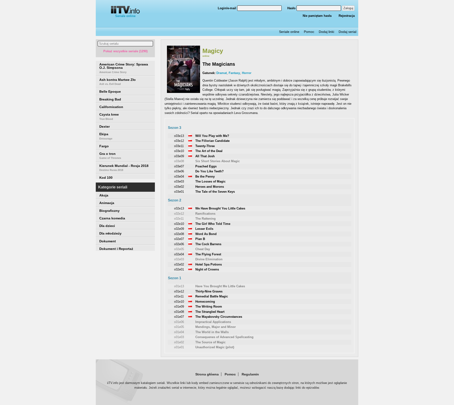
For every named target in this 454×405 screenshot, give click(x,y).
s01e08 (179, 312)
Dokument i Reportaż (116, 249)
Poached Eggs (206, 166)
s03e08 (179, 161)
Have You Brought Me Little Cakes (220, 286)
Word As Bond (206, 234)
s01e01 (179, 347)
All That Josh (205, 156)
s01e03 (179, 337)
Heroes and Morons (209, 186)
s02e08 (179, 234)
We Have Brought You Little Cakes (220, 208)
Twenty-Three (205, 146)
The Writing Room (208, 306)
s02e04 (179, 254)
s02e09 (179, 229)
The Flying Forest (208, 254)
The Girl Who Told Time (212, 224)
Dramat (221, 73)
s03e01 (179, 191)
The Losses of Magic (210, 181)
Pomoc (309, 32)
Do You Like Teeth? (209, 171)
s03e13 (179, 136)
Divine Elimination (209, 259)
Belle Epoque (110, 91)
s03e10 (179, 151)
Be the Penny (205, 176)
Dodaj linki (326, 32)
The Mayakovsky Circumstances (218, 316)
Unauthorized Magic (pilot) (214, 347)
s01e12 (179, 291)
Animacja (106, 203)
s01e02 (179, 342)
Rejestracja (347, 15)
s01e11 (179, 296)
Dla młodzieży (110, 233)
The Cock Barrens (208, 244)
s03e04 (179, 176)
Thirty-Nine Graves (209, 291)
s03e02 (179, 186)
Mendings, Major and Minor (215, 327)
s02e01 (179, 269)
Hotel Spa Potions (208, 264)
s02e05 (179, 249)
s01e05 (179, 327)
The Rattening (205, 218)
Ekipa (105, 136)
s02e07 (179, 239)
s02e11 (179, 218)
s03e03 (179, 181)
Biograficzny (109, 211)
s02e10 (179, 224)
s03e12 (179, 141)
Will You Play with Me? (212, 136)
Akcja (103, 195)
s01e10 (179, 301)
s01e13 (179, 286)
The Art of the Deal (209, 151)
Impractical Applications (213, 322)
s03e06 (179, 171)
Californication (111, 107)
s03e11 (179, 146)
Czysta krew (109, 116)
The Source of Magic (210, 342)
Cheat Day (202, 249)
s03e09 (179, 156)
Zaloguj (348, 8)
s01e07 (179, 316)
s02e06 (179, 244)
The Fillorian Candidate (212, 141)
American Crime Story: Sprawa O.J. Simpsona (123, 68)
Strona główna (207, 374)
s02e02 (179, 264)
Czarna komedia (112, 218)
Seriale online (125, 16)
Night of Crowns (207, 269)
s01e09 (179, 306)
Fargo (104, 146)
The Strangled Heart (209, 312)
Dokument (107, 241)
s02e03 (179, 259)
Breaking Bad (110, 99)
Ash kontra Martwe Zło (117, 81)
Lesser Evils (204, 229)
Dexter (104, 126)
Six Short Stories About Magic (217, 161)
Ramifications (205, 213)
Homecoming (205, 301)
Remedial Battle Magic (211, 296)
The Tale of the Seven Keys (215, 191)
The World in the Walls (212, 332)
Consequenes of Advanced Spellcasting (224, 337)
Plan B (200, 239)
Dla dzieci (107, 226)
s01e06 (179, 322)
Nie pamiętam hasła (317, 15)
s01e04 (179, 332)
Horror (246, 73)
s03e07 (179, 166)
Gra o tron (110, 155)
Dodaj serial (347, 32)
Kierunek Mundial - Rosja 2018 (123, 167)
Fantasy (234, 73)
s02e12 (179, 213)
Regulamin (250, 374)
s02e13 (179, 208)
